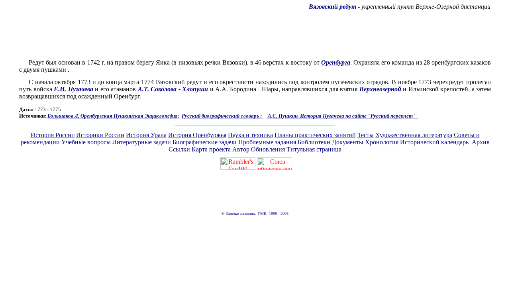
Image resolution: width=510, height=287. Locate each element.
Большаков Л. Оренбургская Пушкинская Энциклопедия (112, 116)
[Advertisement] (255, 35)
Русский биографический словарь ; (222, 116)
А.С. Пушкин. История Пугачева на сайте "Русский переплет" (342, 116)
